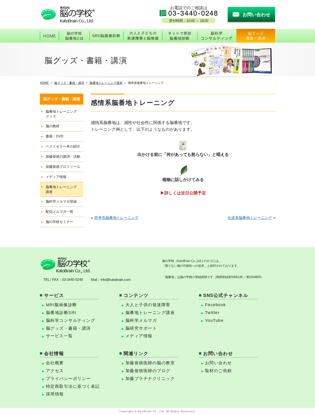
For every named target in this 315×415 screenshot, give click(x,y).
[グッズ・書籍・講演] (255, 36)
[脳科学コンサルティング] (216, 36)
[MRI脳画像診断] (106, 36)
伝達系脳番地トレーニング (250, 218)
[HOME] (49, 36)
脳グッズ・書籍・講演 (69, 83)
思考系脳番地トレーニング (116, 218)
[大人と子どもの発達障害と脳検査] (142, 36)
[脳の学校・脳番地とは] (74, 36)
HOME (44, 83)
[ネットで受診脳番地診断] (179, 36)
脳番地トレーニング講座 (105, 83)
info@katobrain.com (116, 280)
